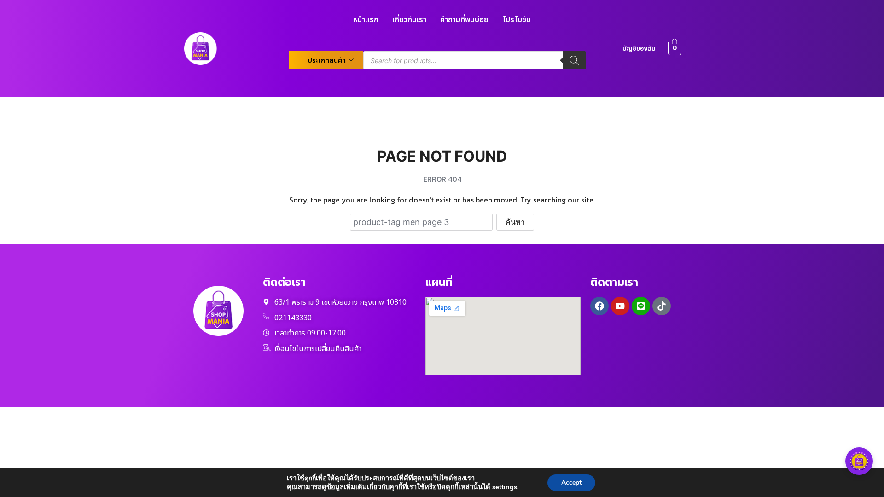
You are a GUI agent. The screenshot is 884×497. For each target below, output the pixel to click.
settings (504, 487)
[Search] (574, 60)
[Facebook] (599, 306)
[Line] (641, 306)
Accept (571, 482)
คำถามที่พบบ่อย (464, 19)
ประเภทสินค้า (327, 60)
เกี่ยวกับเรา (409, 19)
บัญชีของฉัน (639, 48)
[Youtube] (620, 306)
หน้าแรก (365, 19)
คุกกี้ (310, 478)
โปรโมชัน (516, 19)
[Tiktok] (661, 306)
